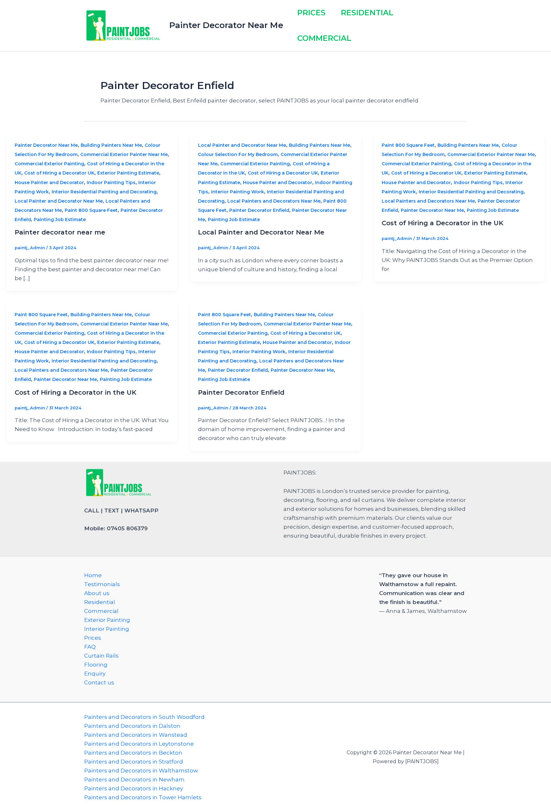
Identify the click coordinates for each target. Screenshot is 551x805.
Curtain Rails (101, 655)
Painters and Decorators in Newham (134, 779)
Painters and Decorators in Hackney (133, 788)
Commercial (324, 38)
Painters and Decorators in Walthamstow (141, 770)
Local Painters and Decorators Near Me (273, 201)
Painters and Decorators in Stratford (133, 761)
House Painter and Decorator (49, 182)
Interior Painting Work (237, 192)
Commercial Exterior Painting (49, 164)
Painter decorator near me (60, 232)
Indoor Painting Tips (111, 182)
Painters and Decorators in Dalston (132, 726)
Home (93, 575)
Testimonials (102, 584)
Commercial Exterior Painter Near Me (124, 154)
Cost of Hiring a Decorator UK (59, 173)
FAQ (90, 647)
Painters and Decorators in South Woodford (144, 717)
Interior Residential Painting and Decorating (104, 192)
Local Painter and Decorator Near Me (59, 201)
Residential (367, 12)
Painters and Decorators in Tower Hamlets (143, 797)
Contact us (99, 682)
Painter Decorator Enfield (259, 210)
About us (96, 593)
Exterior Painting (107, 620)
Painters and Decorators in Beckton (133, 752)
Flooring (95, 664)
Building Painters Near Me (111, 145)
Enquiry (95, 673)
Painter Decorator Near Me (226, 25)
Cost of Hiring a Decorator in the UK (442, 223)
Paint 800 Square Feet (91, 210)
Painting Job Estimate (60, 219)
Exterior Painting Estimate (128, 173)
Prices (311, 12)
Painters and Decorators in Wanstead (135, 735)
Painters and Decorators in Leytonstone (139, 744)
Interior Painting (106, 629)
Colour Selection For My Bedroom (238, 154)
